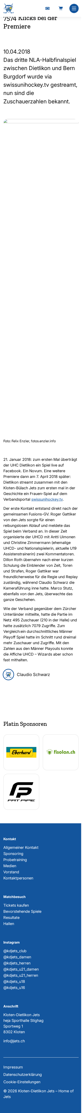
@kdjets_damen (17, 957)
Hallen (8, 923)
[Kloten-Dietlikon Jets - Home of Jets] (8, 9)
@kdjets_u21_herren (20, 975)
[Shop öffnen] (61, 8)
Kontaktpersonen (18, 878)
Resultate (11, 917)
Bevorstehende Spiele (22, 911)
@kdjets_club (14, 951)
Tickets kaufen (16, 905)
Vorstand (11, 872)
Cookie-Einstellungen (21, 1082)
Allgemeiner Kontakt (20, 847)
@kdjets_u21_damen (21, 969)
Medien (9, 866)
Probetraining (15, 859)
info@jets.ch (14, 1041)
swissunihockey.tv (47, 499)
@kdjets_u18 (14, 981)
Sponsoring (13, 853)
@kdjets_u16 (14, 987)
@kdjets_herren (16, 963)
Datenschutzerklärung (22, 1074)
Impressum (13, 1067)
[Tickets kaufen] (47, 8)
